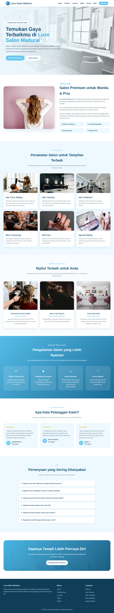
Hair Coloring (90, 592)
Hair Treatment (90, 595)
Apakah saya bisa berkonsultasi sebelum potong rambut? (43, 498)
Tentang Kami (61, 592)
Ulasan (88, 3)
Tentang (67, 3)
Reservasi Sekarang (15, 58)
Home (60, 3)
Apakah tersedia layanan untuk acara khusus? (39, 513)
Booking (103, 3)
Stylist (82, 3)
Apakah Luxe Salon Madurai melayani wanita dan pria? (42, 483)
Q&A (95, 3)
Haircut (88, 589)
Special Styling (90, 601)
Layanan (75, 3)
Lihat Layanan (33, 58)
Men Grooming (90, 598)
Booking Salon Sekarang (57, 562)
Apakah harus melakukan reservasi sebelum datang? (41, 491)
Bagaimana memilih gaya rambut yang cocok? (39, 520)
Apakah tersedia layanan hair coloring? (37, 505)
